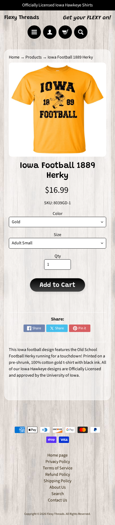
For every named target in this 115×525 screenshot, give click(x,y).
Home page (57, 455)
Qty (58, 256)
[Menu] (34, 32)
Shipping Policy (57, 481)
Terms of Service (57, 468)
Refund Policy (57, 474)
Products (33, 57)
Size (57, 235)
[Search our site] (80, 32)
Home (14, 57)
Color (58, 214)
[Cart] (65, 32)
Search (57, 494)
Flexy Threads (21, 17)
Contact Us (57, 500)
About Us (57, 487)
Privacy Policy (57, 462)
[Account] (49, 32)
